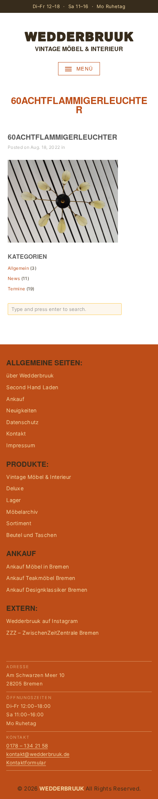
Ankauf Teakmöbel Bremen (40, 578)
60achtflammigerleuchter (62, 137)
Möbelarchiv (22, 512)
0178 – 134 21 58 (27, 746)
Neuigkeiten (21, 410)
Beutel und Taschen (31, 535)
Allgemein (18, 268)
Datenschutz (22, 422)
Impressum (20, 445)
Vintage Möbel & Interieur (38, 477)
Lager (13, 500)
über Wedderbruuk (30, 375)
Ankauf (15, 399)
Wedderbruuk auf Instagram (42, 621)
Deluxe (15, 488)
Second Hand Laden (32, 387)
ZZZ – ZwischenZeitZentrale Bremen (52, 633)
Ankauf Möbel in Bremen (37, 566)
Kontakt (16, 433)
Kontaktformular (26, 763)
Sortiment (18, 523)
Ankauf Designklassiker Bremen (46, 590)
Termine (16, 288)
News (14, 278)
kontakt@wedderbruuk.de (37, 754)
